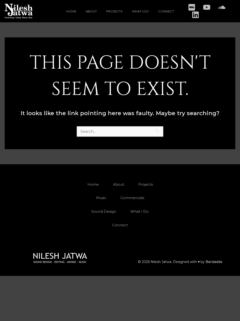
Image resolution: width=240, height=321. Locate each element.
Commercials (132, 198)
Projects (114, 11)
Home (71, 11)
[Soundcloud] (221, 7)
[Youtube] (206, 7)
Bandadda (214, 262)
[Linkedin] (195, 15)
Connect (166, 11)
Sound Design (103, 211)
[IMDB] (191, 7)
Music (101, 198)
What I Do (140, 11)
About (91, 11)
